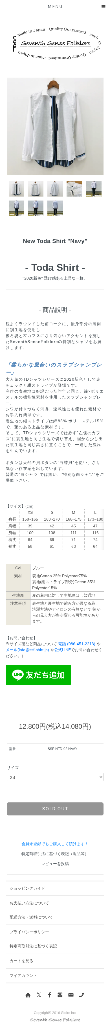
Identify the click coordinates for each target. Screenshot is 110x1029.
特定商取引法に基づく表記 (33, 946)
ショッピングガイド (27, 888)
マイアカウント (23, 975)
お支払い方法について (29, 903)
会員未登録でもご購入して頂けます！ (55, 843)
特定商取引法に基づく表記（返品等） (55, 853)
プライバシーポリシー (29, 932)
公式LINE (62, 649)
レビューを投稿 (55, 863)
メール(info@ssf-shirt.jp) (27, 649)
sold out (55, 809)
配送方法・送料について (31, 917)
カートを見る (21, 960)
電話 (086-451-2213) (76, 644)
